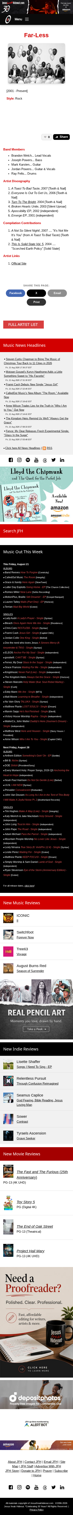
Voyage (22, 954)
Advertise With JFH (48, 1466)
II (17, 920)
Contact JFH (33, 1461)
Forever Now (25, 937)
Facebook (16, 293)
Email (57, 293)
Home (37, 1475)
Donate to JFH (31, 1470)
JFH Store (12, 1470)
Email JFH (51, 1461)
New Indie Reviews (21, 1049)
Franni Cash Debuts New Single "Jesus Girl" (32, 384)
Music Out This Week (23, 551)
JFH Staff (26, 1466)
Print (36, 302)
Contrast (22, 1121)
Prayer (47, 1470)
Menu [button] (18, 19)
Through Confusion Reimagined (37, 1083)
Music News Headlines (24, 345)
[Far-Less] (36, 63)
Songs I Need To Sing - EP (34, 1066)
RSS (49, 448)
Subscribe (61, 1470)
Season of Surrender (30, 971)
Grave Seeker (26, 1138)
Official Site (18, 263)
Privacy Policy (37, 1509)
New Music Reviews (21, 903)
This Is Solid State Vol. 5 (27, 244)
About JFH (15, 1461)
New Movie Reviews (21, 1154)
